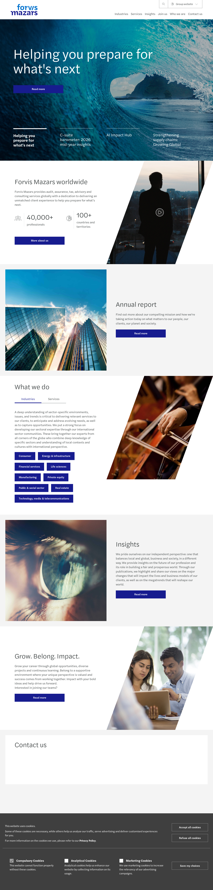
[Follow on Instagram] (122, 798)
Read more (38, 89)
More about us (39, 240)
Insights (150, 14)
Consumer (25, 456)
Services (136, 14)
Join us (162, 14)
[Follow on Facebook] (130, 798)
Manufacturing (28, 477)
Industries (121, 14)
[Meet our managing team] (83, 765)
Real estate (62, 488)
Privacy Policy (87, 840)
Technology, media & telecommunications (44, 498)
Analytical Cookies (83, 860)
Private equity (56, 477)
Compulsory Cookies (30, 860)
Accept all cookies (190, 827)
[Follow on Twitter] (114, 798)
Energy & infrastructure (56, 456)
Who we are (177, 14)
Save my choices (190, 866)
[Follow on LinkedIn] (106, 798)
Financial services (29, 466)
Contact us (195, 14)
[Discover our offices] (130, 765)
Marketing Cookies (139, 860)
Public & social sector (31, 488)
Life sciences (58, 466)
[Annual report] (159, 212)
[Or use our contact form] (177, 765)
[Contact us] (35, 765)
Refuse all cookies (190, 838)
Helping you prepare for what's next (82, 60)
